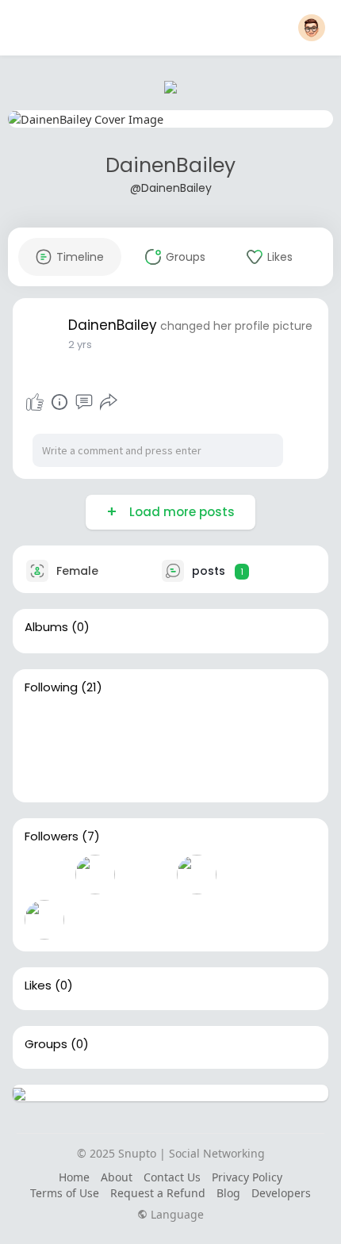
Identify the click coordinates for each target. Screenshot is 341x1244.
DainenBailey (170, 165)
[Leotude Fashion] (146, 874)
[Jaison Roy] (196, 770)
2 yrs (80, 344)
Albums (46, 627)
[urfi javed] (44, 920)
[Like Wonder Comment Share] (71, 402)
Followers (52, 836)
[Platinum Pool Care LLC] (44, 770)
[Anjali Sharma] (95, 725)
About (116, 1177)
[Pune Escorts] (146, 725)
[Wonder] (59, 402)
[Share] (108, 402)
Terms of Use (64, 1192)
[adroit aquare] (247, 874)
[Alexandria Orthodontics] (95, 920)
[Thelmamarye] (44, 725)
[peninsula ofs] (196, 725)
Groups (46, 1044)
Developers (281, 1192)
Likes (38, 985)
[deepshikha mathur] (247, 725)
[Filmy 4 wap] (95, 874)
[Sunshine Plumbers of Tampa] (44, 874)
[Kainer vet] (95, 770)
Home (74, 1177)
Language (176, 1214)
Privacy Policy (247, 1177)
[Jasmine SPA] (146, 770)
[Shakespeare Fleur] (196, 874)
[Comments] (84, 402)
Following (51, 687)
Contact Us (172, 1177)
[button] (312, 28)
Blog (228, 1192)
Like (35, 402)
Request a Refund (157, 1192)
